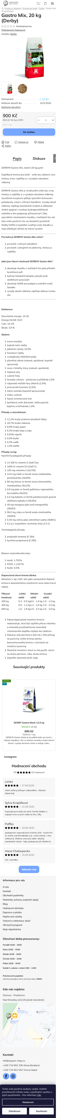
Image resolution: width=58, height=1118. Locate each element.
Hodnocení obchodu (29, 766)
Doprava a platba (12, 912)
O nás (6, 887)
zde (39, 1095)
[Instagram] (13, 1076)
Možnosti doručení (10, 107)
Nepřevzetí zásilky (12, 916)
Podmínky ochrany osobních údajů (20, 899)
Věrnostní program (12, 925)
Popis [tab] (17, 158)
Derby (13, 34)
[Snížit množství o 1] (39, 120)
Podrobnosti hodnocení (13, 30)
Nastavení (28, 1102)
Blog (5, 904)
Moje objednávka (12, 929)
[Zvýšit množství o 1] (53, 120)
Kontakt (7, 891)
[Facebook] (6, 1076)
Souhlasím (41, 1111)
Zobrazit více (29, 869)
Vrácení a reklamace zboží (16, 920)
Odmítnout (14, 1111)
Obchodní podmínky (13, 895)
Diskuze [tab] (39, 158)
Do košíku (29, 132)
